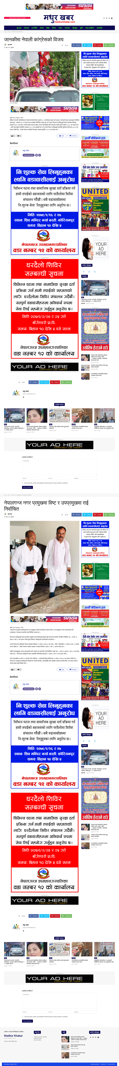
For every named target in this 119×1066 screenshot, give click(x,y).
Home (5, 31)
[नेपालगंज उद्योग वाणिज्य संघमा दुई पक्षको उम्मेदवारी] (85, 367)
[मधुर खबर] (5, 44)
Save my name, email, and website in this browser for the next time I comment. (46, 483)
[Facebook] (104, 18)
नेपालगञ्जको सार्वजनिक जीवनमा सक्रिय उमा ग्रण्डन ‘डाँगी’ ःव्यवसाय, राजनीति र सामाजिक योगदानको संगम (99, 357)
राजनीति (83, 378)
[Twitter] (109, 18)
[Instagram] (106, 18)
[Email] (36, 155)
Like (62, 136)
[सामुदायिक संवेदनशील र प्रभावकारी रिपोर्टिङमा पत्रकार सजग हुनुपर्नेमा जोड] (104, 415)
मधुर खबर (10, 44)
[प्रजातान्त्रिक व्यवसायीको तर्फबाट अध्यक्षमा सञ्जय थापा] (85, 376)
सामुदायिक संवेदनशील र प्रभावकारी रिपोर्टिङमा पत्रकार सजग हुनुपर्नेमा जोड (104, 427)
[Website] (39, 155)
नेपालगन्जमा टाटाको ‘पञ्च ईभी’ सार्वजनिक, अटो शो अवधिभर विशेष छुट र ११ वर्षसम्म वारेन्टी (93, 300)
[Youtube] (111, 18)
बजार (82, 297)
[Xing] (23, 396)
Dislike (74, 136)
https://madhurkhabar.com (29, 393)
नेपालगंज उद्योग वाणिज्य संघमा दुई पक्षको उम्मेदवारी (99, 366)
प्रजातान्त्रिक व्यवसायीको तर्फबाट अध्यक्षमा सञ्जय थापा (99, 374)
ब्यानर (9, 31)
